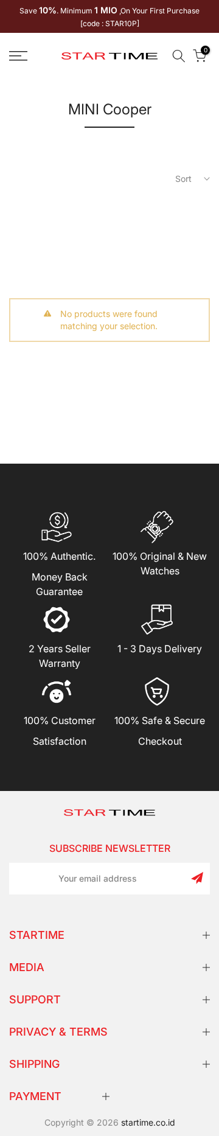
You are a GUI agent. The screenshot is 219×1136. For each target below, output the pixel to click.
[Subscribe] (197, 878)
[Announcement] (109, 16)
